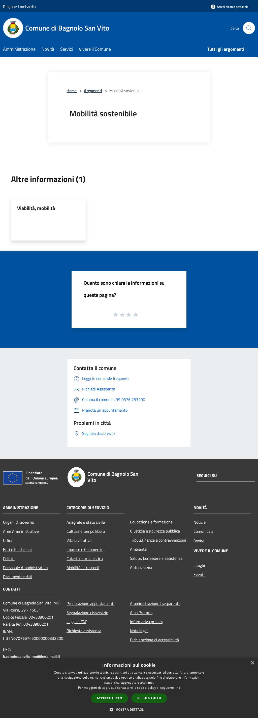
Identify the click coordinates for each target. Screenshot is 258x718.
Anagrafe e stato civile (86, 522)
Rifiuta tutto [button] (149, 698)
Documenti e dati (17, 577)
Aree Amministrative (21, 531)
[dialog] (129, 688)
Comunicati (203, 531)
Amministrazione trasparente (155, 603)
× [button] (252, 663)
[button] (129, 709)
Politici (9, 558)
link (177, 687)
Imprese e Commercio (85, 549)
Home (72, 91)
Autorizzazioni (142, 567)
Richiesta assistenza (84, 631)
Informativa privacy (146, 622)
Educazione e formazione (151, 522)
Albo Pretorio (141, 612)
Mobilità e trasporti (83, 568)
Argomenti (93, 91)
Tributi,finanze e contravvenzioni (158, 540)
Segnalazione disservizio (87, 612)
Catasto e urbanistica (85, 558)
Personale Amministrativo (25, 568)
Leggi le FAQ (77, 622)
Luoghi (199, 565)
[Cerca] (249, 28)
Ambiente (138, 549)
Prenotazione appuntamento (91, 603)
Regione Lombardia (19, 7)
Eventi (199, 574)
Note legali (139, 631)
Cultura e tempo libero (86, 531)
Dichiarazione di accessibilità (154, 640)
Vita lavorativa (79, 540)
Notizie (200, 522)
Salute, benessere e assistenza (156, 558)
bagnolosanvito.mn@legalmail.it (31, 656)
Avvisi (199, 540)
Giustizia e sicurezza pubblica (155, 531)
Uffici (7, 540)
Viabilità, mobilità (36, 208)
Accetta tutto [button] (109, 698)
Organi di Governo (18, 522)
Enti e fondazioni (17, 549)
